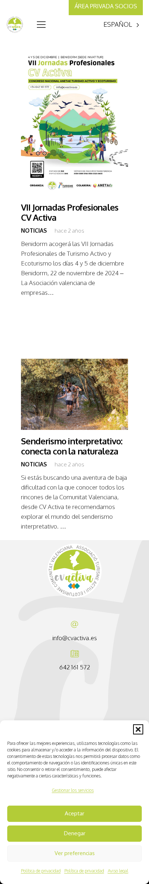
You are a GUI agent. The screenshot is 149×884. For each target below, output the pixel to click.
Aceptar (74, 813)
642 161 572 (74, 667)
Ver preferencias (75, 853)
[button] (138, 729)
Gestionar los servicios (73, 790)
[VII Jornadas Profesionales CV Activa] (74, 121)
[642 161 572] (75, 653)
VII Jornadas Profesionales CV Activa (69, 212)
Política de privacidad (41, 871)
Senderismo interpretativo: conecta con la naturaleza (71, 446)
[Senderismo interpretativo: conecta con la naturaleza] (74, 394)
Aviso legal (118, 871)
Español (117, 24)
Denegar (74, 833)
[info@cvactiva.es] (74, 624)
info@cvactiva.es (74, 638)
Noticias (34, 230)
